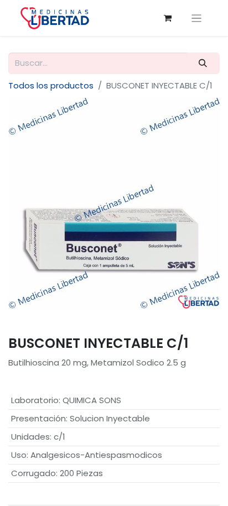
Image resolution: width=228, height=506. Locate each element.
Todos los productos (51, 85)
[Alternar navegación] (196, 18)
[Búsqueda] (203, 63)
